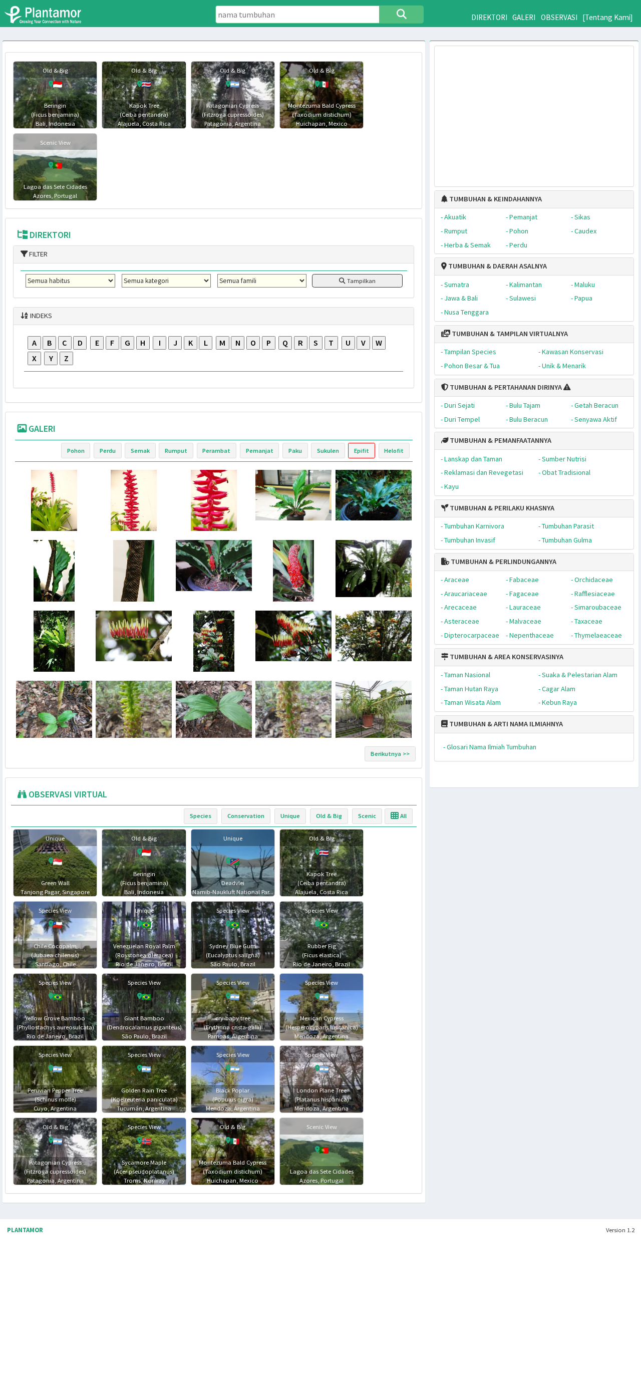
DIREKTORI (489, 17)
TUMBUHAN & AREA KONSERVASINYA (505, 656)
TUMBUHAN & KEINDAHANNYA (495, 198)
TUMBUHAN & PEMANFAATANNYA (499, 440)
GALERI (523, 17)
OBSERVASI (559, 17)
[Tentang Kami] (607, 17)
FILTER (38, 253)
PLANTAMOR (25, 1230)
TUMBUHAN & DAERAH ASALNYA (497, 265)
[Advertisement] (533, 111)
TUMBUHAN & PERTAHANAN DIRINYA (505, 387)
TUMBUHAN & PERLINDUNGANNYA (502, 561)
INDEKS (40, 315)
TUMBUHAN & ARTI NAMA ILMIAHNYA (505, 723)
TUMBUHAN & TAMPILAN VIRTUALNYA (509, 333)
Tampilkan (361, 281)
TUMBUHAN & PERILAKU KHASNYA (501, 507)
